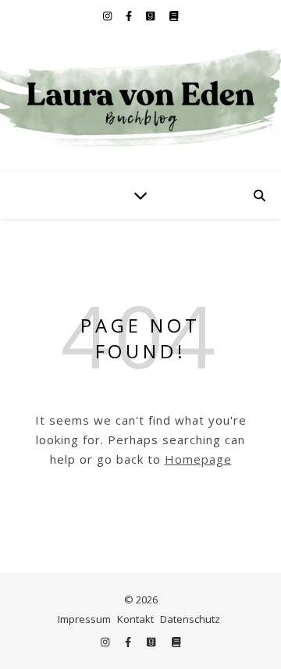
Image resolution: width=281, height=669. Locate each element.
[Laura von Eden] (140, 101)
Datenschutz (190, 619)
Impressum (84, 619)
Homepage (198, 459)
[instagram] (108, 16)
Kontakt (135, 619)
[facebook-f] (130, 16)
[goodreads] (151, 16)
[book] (173, 16)
